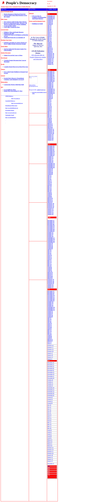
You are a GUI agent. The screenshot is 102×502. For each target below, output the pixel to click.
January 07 (50, 461)
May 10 (49, 264)
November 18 (51, 374)
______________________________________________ (15, 95)
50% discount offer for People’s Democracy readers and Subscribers (38, 57)
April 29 (50, 430)
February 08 (51, 282)
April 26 (50, 267)
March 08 (50, 276)
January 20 (50, 355)
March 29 (50, 272)
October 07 (50, 385)
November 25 (51, 372)
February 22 (51, 279)
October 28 (50, 380)
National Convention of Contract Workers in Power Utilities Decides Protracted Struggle (15, 43)
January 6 (50, 359)
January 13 (50, 357)
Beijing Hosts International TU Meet (13, 91)
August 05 (50, 24)
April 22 (50, 432)
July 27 (49, 318)
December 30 (51, 362)
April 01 (50, 438)
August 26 (50, 20)
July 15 (49, 28)
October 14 (50, 384)
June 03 (49, 420)
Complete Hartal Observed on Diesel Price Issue (16, 66)
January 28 (50, 455)
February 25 (50, 447)
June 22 (50, 324)
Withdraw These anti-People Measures (14, 32)
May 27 (49, 422)
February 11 (50, 451)
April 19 (50, 268)
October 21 (50, 382)
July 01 (49, 30)
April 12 (50, 270)
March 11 (50, 443)
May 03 (49, 266)
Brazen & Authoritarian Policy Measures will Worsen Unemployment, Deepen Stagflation (15, 24)
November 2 (51, 78)
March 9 (50, 342)
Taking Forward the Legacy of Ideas (13, 55)
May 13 (49, 426)
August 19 (50, 21)
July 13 (49, 320)
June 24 (50, 32)
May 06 (49, 428)
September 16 (51, 16)
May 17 (49, 263)
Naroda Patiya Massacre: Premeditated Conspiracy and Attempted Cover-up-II (14, 79)
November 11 (51, 376)
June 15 (50, 326)
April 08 (50, 436)
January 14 (50, 459)
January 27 (50, 353)
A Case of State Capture (10, 25)
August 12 (50, 22)
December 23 (51, 364)
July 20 (49, 319)
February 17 (50, 347)
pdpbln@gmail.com (41, 89)
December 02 (51, 370)
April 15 (50, 434)
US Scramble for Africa (10, 89)
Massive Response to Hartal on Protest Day (15, 14)
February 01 (51, 283)
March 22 (50, 274)
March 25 (50, 440)
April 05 (50, 271)
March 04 (50, 445)
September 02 (51, 395)
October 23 (50, 83)
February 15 (51, 280)
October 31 (50, 156)
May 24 (49, 262)
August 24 (50, 312)
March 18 (50, 441)
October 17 (50, 159)
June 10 (49, 418)
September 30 (51, 387)
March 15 (50, 275)
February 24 (50, 345)
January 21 (50, 457)
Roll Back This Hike (9, 33)
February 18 (50, 449)
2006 (49, 466)
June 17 (50, 33)
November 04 (51, 378)
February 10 (50, 349)
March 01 (50, 278)
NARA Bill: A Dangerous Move (12, 27)
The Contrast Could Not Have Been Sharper (15, 21)
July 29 (49, 25)
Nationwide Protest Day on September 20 (14, 37)
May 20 (49, 424)
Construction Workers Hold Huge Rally (14, 84)
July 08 (49, 29)
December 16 (51, 366)
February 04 (50, 351)
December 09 (51, 368)
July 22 (49, 26)
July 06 (49, 322)
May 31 (49, 260)
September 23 (51, 389)
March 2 (50, 343)
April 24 (50, 118)
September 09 (51, 17)
